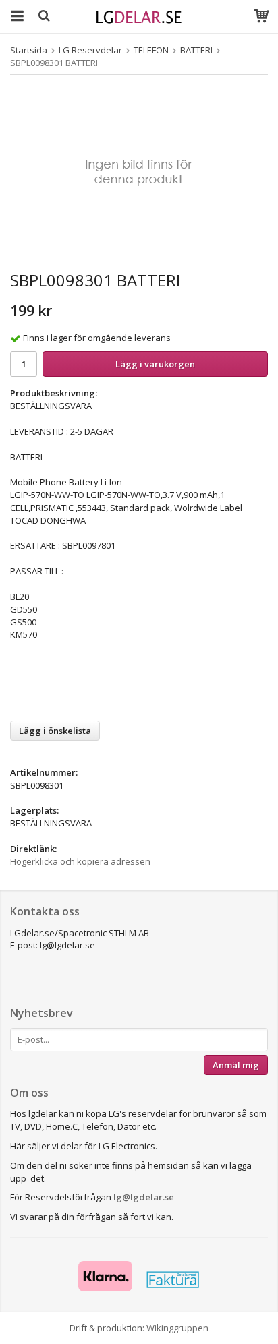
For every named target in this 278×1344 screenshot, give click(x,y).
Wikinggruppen (177, 1328)
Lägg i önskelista (55, 731)
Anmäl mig (236, 1065)
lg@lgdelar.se (143, 1197)
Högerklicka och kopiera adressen (80, 861)
